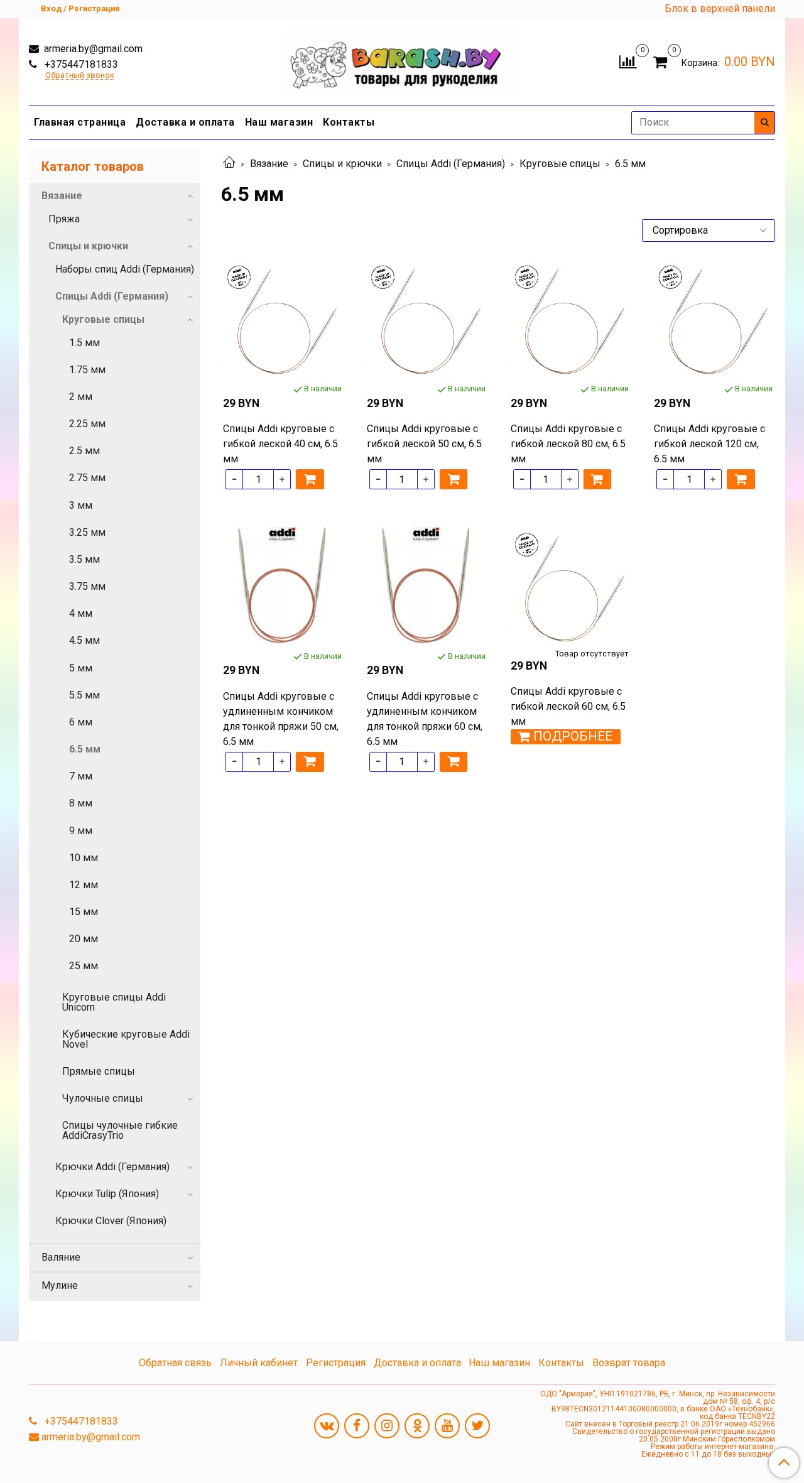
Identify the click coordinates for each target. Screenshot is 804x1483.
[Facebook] (356, 1425)
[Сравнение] (627, 61)
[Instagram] (386, 1425)
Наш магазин (279, 122)
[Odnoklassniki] (417, 1425)
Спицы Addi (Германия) (450, 164)
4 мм (80, 613)
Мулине (59, 1285)
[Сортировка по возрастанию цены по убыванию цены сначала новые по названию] (708, 230)
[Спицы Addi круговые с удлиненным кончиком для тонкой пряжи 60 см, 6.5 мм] (426, 585)
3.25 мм (87, 532)
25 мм (83, 966)
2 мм (80, 397)
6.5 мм (84, 749)
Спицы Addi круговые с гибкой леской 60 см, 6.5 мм (568, 706)
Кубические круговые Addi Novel (126, 1039)
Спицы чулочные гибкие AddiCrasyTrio (120, 1130)
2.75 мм (87, 478)
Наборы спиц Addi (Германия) (124, 269)
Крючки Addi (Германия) (112, 1167)
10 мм (83, 858)
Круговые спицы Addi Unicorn (114, 1002)
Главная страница (80, 122)
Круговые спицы (559, 164)
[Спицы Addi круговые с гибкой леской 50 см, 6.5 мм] (426, 318)
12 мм (83, 885)
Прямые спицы (98, 1071)
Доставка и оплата (185, 122)
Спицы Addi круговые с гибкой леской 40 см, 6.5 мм (280, 444)
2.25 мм (87, 424)
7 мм (80, 776)
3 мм (80, 505)
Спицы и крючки (342, 164)
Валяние (60, 1257)
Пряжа (64, 219)
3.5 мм (84, 559)
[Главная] (229, 164)
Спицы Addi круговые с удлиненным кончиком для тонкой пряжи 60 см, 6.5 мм (424, 718)
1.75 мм (87, 370)
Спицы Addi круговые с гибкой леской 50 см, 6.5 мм (424, 444)
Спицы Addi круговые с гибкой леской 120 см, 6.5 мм (709, 444)
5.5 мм (84, 695)
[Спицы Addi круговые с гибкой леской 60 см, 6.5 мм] (570, 585)
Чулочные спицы (102, 1098)
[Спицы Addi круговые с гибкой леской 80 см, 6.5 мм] (570, 318)
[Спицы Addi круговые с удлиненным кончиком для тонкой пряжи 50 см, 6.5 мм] (282, 585)
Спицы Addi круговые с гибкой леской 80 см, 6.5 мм (568, 444)
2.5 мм (84, 451)
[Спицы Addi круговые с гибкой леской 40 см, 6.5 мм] (282, 318)
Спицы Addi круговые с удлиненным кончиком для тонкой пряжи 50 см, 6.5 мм (281, 718)
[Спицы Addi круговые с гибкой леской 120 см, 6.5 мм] (713, 318)
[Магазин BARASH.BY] (402, 59)
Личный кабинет (259, 1363)
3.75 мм (87, 586)
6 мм (80, 722)
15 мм (83, 912)
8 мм (80, 803)
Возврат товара (628, 1363)
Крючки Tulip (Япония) (107, 1194)
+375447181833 (80, 64)
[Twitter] (477, 1425)
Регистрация (336, 1363)
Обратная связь (175, 1363)
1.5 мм (84, 343)
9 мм (80, 831)
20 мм (83, 939)
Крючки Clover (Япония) (110, 1221)
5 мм (80, 668)
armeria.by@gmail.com (92, 49)
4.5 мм (84, 640)
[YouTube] (447, 1425)
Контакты (348, 122)
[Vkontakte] (326, 1425)
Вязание (269, 164)
